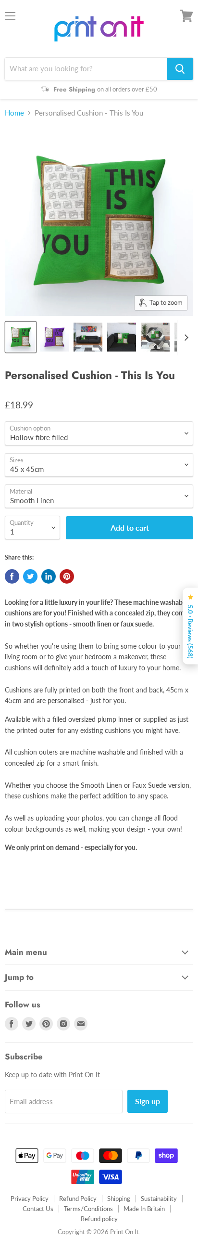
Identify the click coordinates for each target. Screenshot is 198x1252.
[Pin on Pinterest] (67, 576)
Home (14, 113)
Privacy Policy (30, 1198)
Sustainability (159, 1198)
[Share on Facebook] (12, 576)
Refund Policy (78, 1198)
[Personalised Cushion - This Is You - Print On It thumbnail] (20, 337)
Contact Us (38, 1209)
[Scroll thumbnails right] (184, 337)
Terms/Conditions (88, 1209)
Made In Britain (144, 1209)
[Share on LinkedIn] (48, 576)
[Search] (180, 69)
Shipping (118, 1198)
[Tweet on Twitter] (30, 576)
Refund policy (99, 1219)
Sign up (147, 1101)
